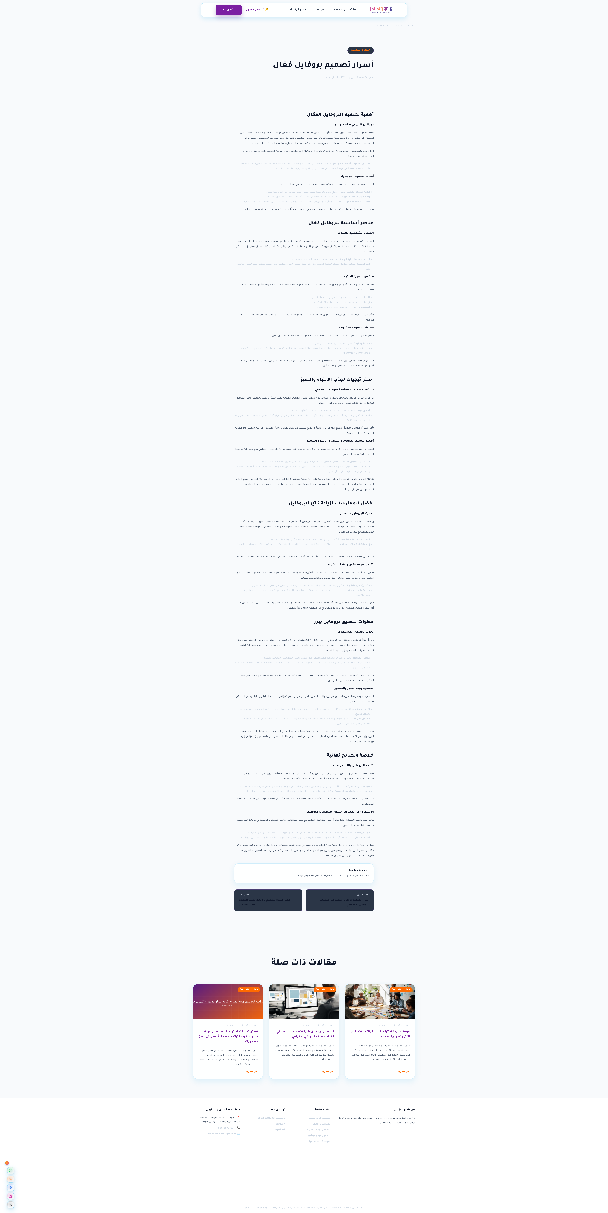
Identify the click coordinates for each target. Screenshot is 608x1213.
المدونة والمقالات (296, 10)
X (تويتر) (280, 1124)
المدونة (399, 26)
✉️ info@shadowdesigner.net (223, 1134)
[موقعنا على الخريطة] (10, 1187)
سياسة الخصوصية (320, 1141)
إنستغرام (280, 1130)
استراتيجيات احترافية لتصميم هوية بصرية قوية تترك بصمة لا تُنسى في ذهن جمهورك (228, 1036)
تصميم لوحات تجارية (319, 1130)
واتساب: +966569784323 (271, 1118)
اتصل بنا (228, 10)
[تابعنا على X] (10, 1204)
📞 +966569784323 (229, 1128)
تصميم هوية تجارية (320, 1118)
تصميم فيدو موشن (319, 1135)
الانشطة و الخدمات (345, 10)
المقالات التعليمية (383, 26)
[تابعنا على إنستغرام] (10, 1196)
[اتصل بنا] (10, 1179)
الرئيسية (411, 26)
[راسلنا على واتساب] (10, 1170)
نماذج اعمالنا (320, 10)
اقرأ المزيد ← (402, 1072)
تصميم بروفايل (322, 1124)
